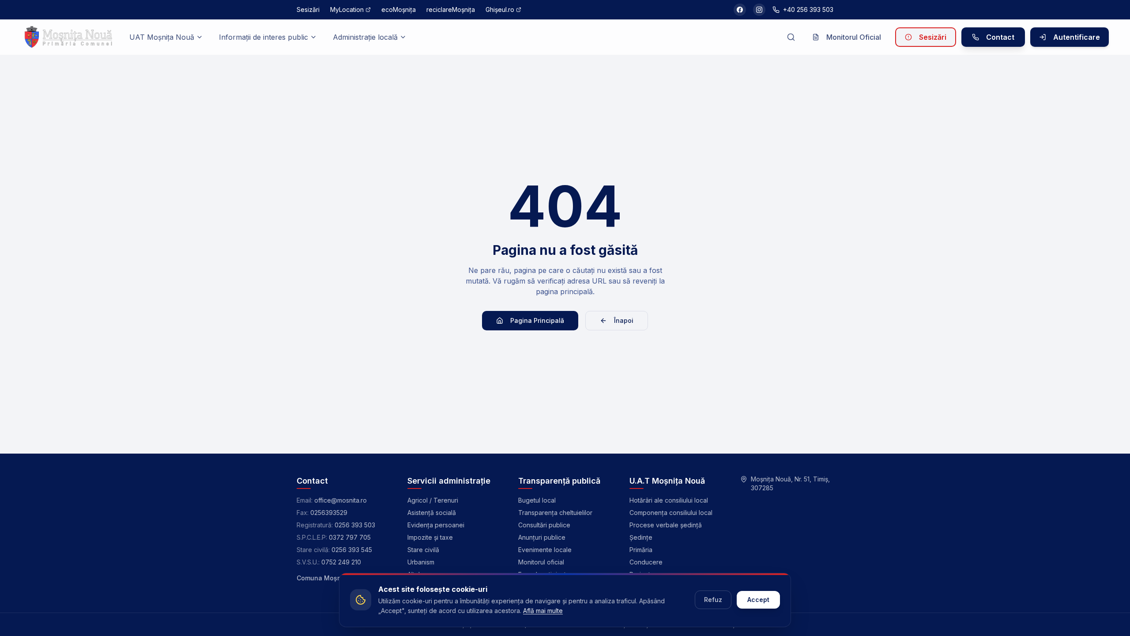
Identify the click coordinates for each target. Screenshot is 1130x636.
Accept (758, 599)
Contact (1000, 37)
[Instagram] (759, 10)
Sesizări (932, 37)
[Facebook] (740, 10)
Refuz (713, 599)
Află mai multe (543, 610)
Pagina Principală (537, 320)
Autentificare (1076, 37)
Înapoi (623, 320)
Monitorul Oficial (853, 37)
